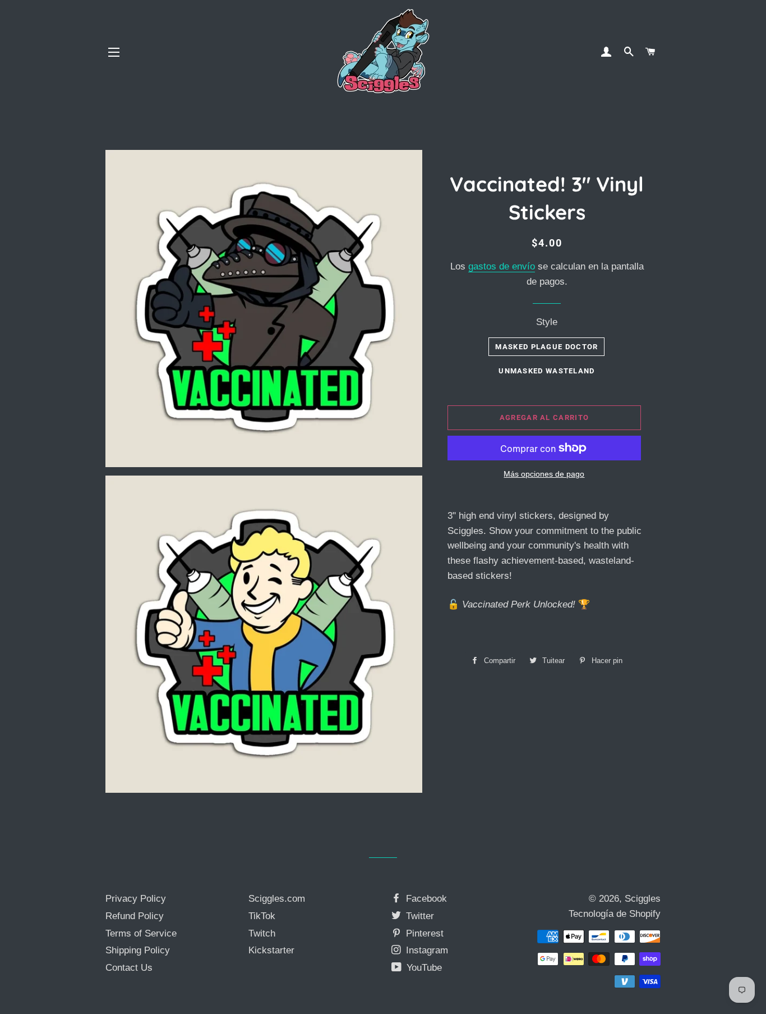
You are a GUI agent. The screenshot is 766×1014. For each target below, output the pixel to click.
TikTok (261, 916)
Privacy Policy (135, 898)
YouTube (423, 967)
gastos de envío (501, 266)
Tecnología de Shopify (615, 913)
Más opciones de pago (544, 473)
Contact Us (129, 967)
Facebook (425, 898)
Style (546, 322)
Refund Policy (134, 916)
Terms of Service (141, 933)
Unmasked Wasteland (546, 371)
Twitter (418, 916)
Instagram (425, 950)
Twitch (261, 933)
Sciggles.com (276, 898)
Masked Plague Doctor (546, 346)
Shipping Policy (137, 950)
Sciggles (643, 898)
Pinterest (423, 933)
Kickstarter (271, 950)
